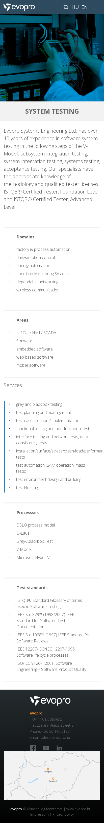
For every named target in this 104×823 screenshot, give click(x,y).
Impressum (39, 814)
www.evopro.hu (78, 809)
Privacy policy (63, 814)
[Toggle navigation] (96, 7)
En (84, 7)
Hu (75, 7)
